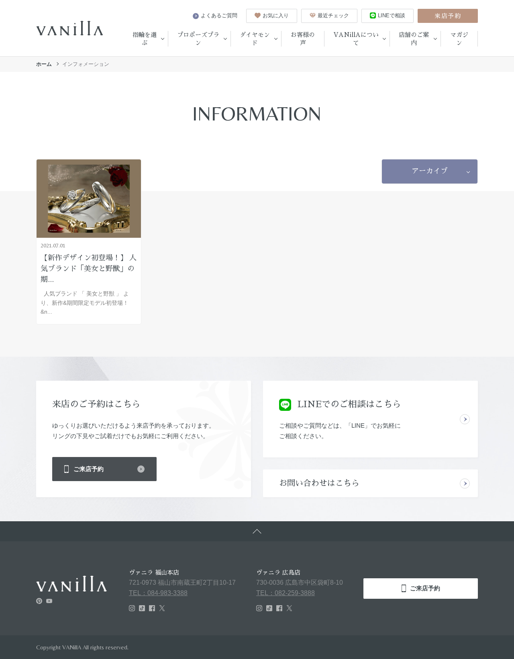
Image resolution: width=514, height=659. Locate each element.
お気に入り (276, 15)
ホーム (44, 64)
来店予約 (447, 16)
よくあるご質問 (219, 15)
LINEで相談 (391, 15)
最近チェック (333, 15)
